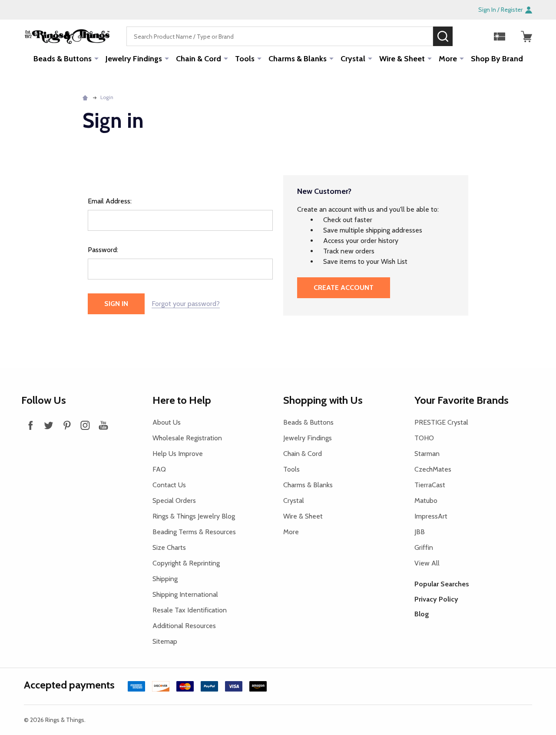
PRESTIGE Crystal (441, 422)
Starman (427, 453)
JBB (419, 532)
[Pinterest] (67, 425)
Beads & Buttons (62, 58)
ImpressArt (430, 516)
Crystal (353, 58)
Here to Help (181, 400)
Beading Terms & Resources (194, 532)
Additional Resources (184, 626)
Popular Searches (441, 584)
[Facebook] (30, 425)
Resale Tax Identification (189, 610)
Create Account (344, 287)
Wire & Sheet (402, 58)
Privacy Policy (436, 599)
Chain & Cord (198, 58)
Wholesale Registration (187, 438)
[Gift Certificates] (499, 36)
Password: (103, 250)
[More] (96, 58)
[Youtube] (103, 425)
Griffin (423, 547)
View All (427, 563)
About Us (166, 422)
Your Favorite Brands (461, 400)
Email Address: (110, 201)
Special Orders (174, 500)
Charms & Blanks (297, 58)
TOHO (424, 438)
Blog (421, 614)
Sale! (465, 36)
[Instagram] (85, 425)
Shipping (165, 579)
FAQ (159, 469)
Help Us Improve (177, 453)
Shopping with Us (323, 400)
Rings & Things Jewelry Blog (193, 516)
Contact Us (169, 485)
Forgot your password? (186, 303)
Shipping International (185, 594)
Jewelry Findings (134, 58)
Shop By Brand (497, 58)
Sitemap (164, 641)
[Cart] (526, 36)
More (448, 58)
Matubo (425, 500)
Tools (245, 58)
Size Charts (169, 547)
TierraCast (429, 485)
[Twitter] (49, 425)
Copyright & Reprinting (186, 563)
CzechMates (432, 469)
